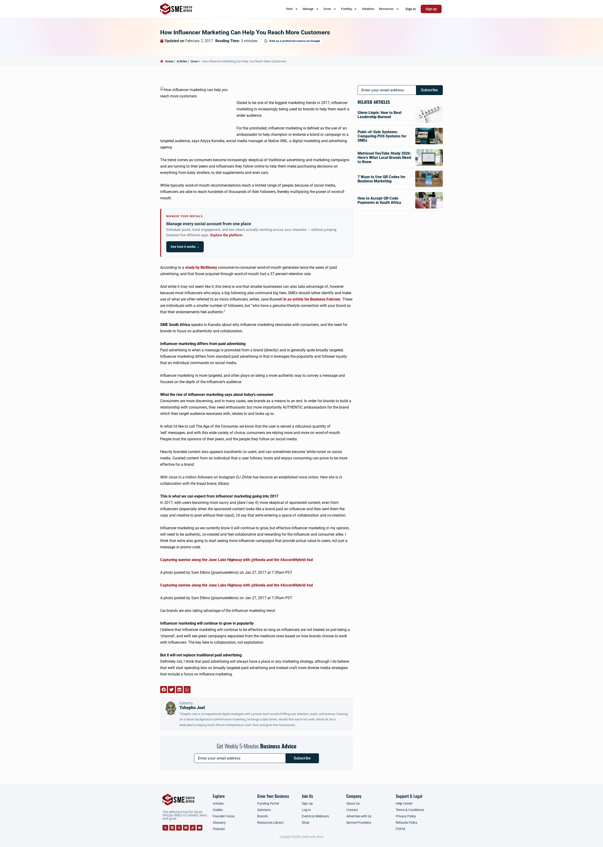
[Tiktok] (193, 828)
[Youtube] (199, 828)
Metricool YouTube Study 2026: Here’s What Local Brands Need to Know (384, 157)
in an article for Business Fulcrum (311, 299)
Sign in (410, 9)
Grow (327, 9)
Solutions (368, 9)
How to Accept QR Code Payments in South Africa (379, 200)
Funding (346, 9)
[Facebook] (186, 828)
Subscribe (302, 758)
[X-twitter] (165, 828)
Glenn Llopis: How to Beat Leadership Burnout (380, 114)
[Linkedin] (172, 828)
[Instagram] (179, 828)
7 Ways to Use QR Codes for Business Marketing (381, 179)
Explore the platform (226, 235)
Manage (308, 9)
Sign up (431, 9)
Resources (386, 9)
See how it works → (185, 247)
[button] (163, 689)
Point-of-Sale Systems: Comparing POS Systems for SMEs (382, 136)
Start (289, 9)
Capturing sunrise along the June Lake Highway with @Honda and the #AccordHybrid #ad (236, 560)
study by (192, 267)
